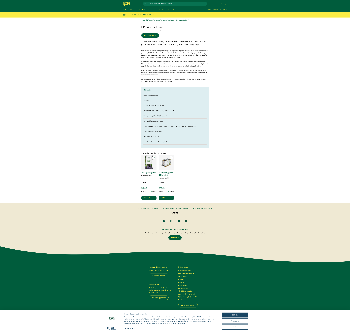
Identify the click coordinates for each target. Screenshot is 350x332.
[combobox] (177, 3)
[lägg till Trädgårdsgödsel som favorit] (153, 157)
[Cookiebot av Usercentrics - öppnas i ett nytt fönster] (112, 328)
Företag (209, 9)
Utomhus (164, 20)
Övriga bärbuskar (182, 20)
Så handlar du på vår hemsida (187, 297)
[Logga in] (222, 3)
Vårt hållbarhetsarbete (185, 291)
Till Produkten (150, 198)
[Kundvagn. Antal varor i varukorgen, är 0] (225, 3)
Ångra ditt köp (182, 276)
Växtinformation (154, 20)
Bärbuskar (171, 20)
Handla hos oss (183, 288)
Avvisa (235, 327)
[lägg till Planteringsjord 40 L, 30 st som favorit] (171, 157)
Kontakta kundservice (159, 276)
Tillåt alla (235, 315)
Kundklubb (216, 9)
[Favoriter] (218, 3)
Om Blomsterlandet (184, 271)
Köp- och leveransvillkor (186, 273)
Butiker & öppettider (159, 298)
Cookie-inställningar (188, 305)
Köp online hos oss (150, 35)
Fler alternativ (128, 328)
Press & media (182, 285)
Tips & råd (144, 20)
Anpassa (234, 321)
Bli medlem (175, 237)
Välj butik (224, 9)
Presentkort (182, 282)
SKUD (180, 300)
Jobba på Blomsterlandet (186, 294)
